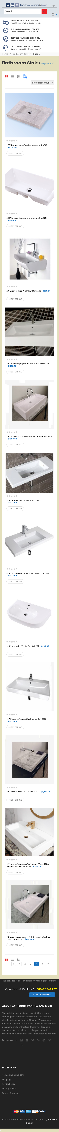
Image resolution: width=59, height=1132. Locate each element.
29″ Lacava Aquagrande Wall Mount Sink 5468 (27, 365)
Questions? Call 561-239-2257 (25, 46)
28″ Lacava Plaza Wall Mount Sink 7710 (28, 291)
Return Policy (8, 1084)
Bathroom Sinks (20, 54)
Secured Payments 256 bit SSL (25, 38)
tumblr (21, 1045)
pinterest (44, 1040)
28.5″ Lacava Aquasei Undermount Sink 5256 (27, 219)
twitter (32, 1040)
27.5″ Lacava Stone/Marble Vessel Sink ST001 (27, 146)
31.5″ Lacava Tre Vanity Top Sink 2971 (27, 646)
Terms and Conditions (13, 1074)
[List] (12, 959)
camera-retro (27, 1040)
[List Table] (18, 959)
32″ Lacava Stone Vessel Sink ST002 (28, 792)
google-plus (38, 1040)
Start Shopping (42, 994)
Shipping (6, 1079)
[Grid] (6, 959)
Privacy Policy (9, 1088)
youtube (49, 1040)
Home (5, 54)
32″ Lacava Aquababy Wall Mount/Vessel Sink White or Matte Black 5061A (27, 865)
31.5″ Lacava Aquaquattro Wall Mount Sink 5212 (27, 574)
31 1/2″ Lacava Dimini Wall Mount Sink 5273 (25, 501)
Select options (15, 153)
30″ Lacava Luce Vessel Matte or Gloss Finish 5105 (29, 437)
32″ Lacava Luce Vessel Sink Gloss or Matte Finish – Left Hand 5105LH (28, 938)
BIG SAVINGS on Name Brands (25, 29)
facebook (21, 1040)
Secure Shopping (10, 1093)
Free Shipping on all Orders (24, 20)
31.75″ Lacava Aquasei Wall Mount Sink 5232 (26, 720)
